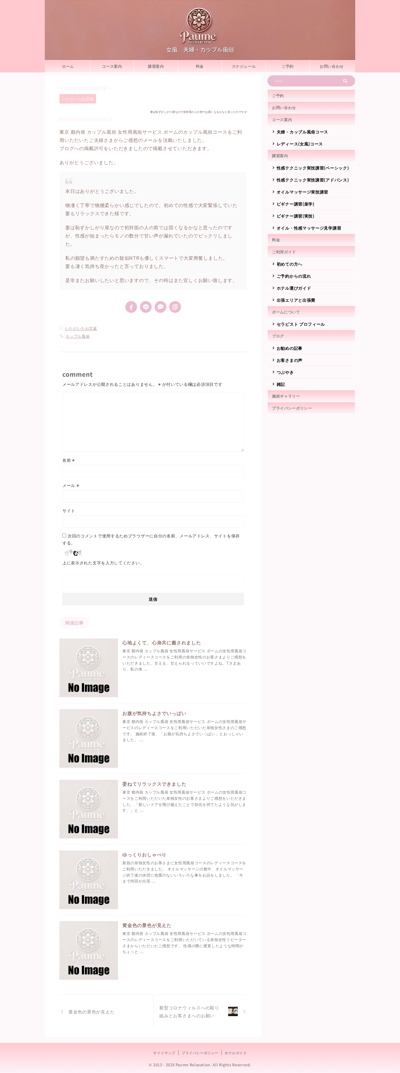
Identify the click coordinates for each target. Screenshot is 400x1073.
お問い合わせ (332, 66)
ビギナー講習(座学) (295, 204)
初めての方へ (289, 264)
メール (70, 485)
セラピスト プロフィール (301, 324)
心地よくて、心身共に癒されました (161, 642)
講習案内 (156, 66)
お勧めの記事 (289, 348)
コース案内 (112, 66)
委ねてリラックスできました (154, 783)
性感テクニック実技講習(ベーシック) (313, 168)
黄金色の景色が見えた (147, 924)
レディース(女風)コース (300, 144)
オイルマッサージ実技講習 (302, 192)
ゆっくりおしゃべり (144, 854)
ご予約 (288, 66)
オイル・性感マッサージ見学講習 (309, 228)
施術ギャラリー (286, 396)
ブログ (278, 336)
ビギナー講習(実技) (295, 216)
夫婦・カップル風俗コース (302, 132)
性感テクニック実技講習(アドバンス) (313, 180)
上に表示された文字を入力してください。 (103, 563)
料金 (200, 66)
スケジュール (244, 66)
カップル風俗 (78, 336)
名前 (68, 460)
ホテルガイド (236, 1052)
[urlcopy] (175, 307)
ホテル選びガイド (294, 288)
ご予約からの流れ (294, 276)
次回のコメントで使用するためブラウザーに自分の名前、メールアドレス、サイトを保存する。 (151, 539)
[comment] (160, 307)
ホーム (68, 66)
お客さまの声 (289, 360)
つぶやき (285, 372)
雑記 (281, 384)
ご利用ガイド (284, 251)
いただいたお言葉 (81, 328)
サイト (68, 510)
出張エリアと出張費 (296, 300)
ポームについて (286, 312)
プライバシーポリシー (292, 408)
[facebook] (131, 307)
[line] (146, 307)
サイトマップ (164, 1052)
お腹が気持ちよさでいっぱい (154, 713)
